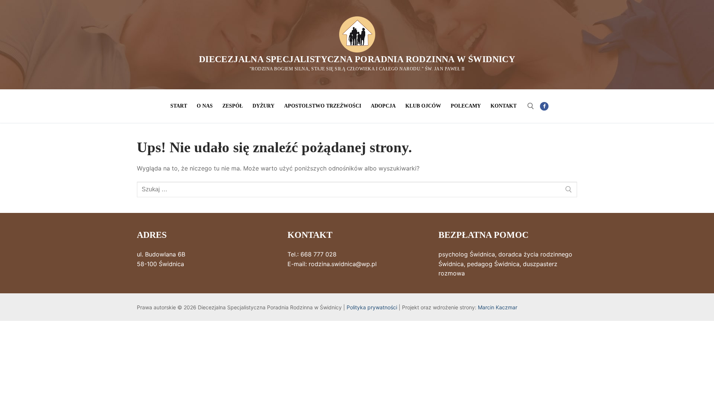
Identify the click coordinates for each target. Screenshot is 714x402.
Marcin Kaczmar (497, 307)
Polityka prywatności (372, 307)
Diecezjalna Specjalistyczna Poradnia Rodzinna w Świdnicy (357, 59)
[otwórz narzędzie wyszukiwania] (530, 106)
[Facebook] (544, 106)
